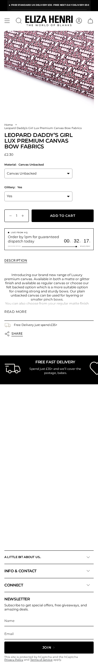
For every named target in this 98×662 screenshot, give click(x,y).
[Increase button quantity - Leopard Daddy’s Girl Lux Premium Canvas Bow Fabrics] (24, 215)
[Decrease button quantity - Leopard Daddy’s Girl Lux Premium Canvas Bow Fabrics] (9, 215)
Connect (13, 585)
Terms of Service (41, 659)
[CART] (90, 20)
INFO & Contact (20, 570)
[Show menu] (7, 20)
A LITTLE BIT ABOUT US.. (22, 557)
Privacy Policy (13, 659)
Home (8, 124)
